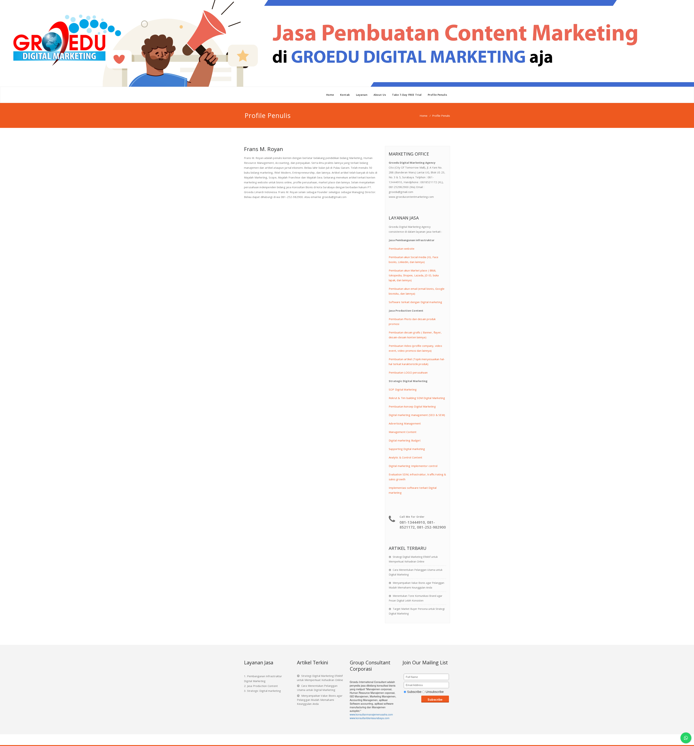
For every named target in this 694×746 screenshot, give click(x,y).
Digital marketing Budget (405, 440)
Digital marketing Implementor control (413, 466)
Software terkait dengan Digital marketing (415, 302)
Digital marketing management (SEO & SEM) (417, 415)
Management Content (403, 432)
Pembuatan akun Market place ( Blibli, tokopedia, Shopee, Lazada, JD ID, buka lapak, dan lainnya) (414, 275)
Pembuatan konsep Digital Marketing (412, 406)
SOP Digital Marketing (403, 389)
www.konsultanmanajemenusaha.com (371, 714)
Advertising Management (405, 423)
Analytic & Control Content (405, 457)
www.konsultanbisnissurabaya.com (369, 718)
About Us (380, 94)
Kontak (345, 94)
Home (330, 94)
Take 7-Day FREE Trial (407, 94)
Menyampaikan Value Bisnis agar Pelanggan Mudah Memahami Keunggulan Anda (319, 700)
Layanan (362, 94)
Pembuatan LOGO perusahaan (408, 372)
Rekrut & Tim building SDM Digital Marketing (417, 398)
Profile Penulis (437, 94)
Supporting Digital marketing (407, 449)
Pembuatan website (401, 248)
